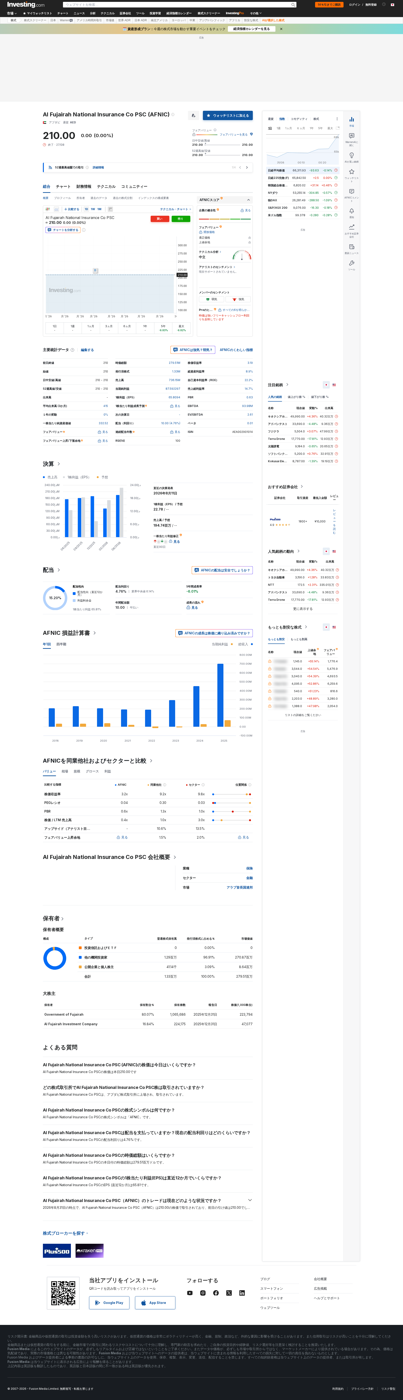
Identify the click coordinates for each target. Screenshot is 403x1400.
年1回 (47, 644)
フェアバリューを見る (234, 134)
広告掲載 (320, 1288)
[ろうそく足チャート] (47, 209)
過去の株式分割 (122, 198)
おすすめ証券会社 (283, 486)
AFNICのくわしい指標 (236, 350)
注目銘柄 (275, 384)
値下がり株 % (320, 396)
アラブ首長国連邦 (240, 887)
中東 (192, 20)
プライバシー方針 (362, 1388)
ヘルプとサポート (327, 1298)
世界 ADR (124, 20)
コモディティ (299, 119)
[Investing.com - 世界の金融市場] (25, 4)
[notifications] (384, 4)
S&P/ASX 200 (277, 207)
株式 (13, 20)
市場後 (110, 20)
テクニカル (106, 186)
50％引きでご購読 (329, 4)
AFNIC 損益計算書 (66, 632)
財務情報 (83, 186)
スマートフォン (271, 1288)
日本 (53, 20)
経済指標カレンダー (179, 13)
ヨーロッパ (179, 20)
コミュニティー (134, 186)
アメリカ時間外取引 (89, 20)
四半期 (61, 644)
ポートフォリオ (271, 1298)
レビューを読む (334, 521)
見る (124, 837)
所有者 (80, 198)
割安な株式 (251, 20)
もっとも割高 (299, 639)
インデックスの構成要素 (153, 198)
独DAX (272, 200)
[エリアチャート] (56, 209)
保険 (249, 868)
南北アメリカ (159, 20)
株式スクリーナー (209, 13)
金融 (249, 878)
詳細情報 (98, 167)
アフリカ (234, 20)
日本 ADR (141, 20)
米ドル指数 (275, 215)
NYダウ (273, 192)
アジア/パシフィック (212, 20)
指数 (282, 119)
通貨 (271, 119)
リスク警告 (388, 1388)
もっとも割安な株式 (285, 627)
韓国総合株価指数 (279, 185)
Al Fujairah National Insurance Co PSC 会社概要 (106, 857)
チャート (63, 186)
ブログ (265, 1279)
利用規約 (338, 1388)
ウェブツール (270, 1308)
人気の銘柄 (275, 396)
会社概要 (320, 1279)
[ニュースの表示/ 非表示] (110, 209)
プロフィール (62, 198)
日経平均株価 (276, 170)
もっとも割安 (276, 639)
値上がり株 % (296, 396)
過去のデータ (98, 198)
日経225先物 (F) (278, 177)
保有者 (51, 918)
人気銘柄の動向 (281, 551)
